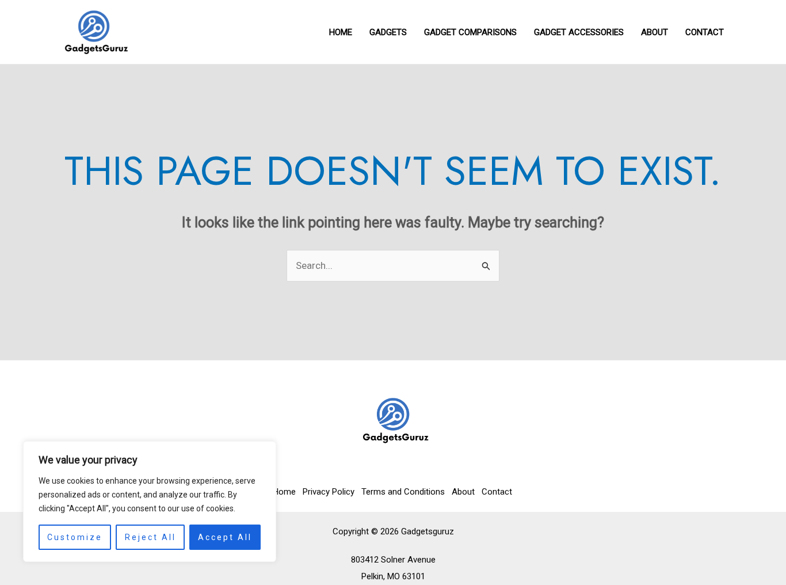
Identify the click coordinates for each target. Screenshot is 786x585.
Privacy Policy (328, 492)
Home (284, 492)
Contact (497, 492)
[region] (149, 501)
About (463, 492)
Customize (74, 537)
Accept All (225, 537)
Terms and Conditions (403, 492)
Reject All (150, 537)
